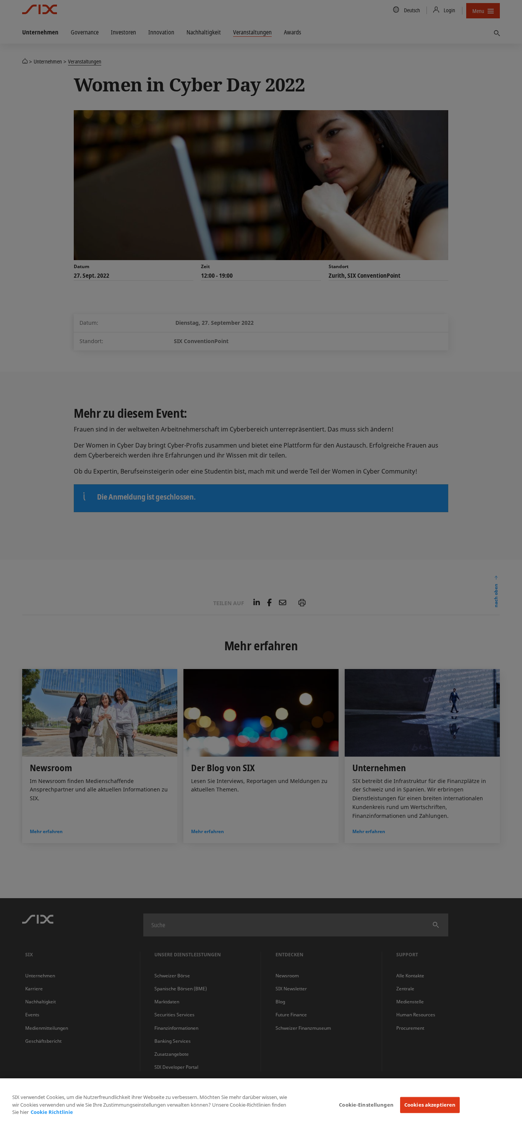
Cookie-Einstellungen (366, 1104)
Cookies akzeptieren (430, 1104)
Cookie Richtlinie (52, 1112)
